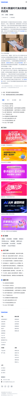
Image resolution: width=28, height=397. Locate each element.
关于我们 (3, 368)
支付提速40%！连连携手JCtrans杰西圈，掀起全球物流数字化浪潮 (12, 263)
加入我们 (3, 372)
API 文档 (3, 353)
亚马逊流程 (9, 239)
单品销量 (13, 241)
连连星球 (3, 326)
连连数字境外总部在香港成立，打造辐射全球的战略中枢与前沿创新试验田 (12, 265)
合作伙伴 (17, 357)
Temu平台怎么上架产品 (7, 106)
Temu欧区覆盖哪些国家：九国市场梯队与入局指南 (13, 110)
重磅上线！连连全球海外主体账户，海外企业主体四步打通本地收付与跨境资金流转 (12, 256)
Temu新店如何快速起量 (7, 103)
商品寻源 (3, 337)
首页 (4, 2)
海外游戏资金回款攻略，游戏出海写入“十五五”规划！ (12, 268)
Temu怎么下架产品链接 (7, 122)
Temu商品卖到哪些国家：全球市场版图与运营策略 (13, 108)
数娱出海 (17, 330)
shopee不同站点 (11, 245)
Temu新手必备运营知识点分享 (9, 118)
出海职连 (3, 344)
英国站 (3, 239)
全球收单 (3, 324)
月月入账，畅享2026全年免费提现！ (9, 231)
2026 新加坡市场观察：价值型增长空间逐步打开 (12, 260)
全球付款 (3, 321)
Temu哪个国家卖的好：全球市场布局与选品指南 (13, 112)
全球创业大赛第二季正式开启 (7, 214)
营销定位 (21, 239)
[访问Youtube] (12, 386)
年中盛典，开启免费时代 (6, 145)
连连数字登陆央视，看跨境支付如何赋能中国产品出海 (12, 275)
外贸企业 (13, 33)
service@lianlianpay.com (9, 381)
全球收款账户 (4, 319)
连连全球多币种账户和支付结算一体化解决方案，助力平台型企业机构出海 (12, 258)
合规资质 (3, 370)
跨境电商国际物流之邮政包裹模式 (14, 94)
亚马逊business (5, 241)
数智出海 (17, 350)
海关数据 (11, 14)
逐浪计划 (17, 353)
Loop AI (3, 335)
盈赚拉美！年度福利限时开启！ (8, 197)
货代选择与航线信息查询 (12, 92)
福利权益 (17, 359)
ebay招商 (19, 243)
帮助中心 (17, 362)
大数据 (6, 14)
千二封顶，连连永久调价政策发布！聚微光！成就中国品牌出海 (12, 273)
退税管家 (3, 333)
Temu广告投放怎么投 (7, 114)
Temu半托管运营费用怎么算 (8, 120)
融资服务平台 (4, 340)
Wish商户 (4, 245)
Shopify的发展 (5, 243)
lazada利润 (12, 243)
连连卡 (2, 328)
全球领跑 (3, 330)
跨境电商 (17, 319)
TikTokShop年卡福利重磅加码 (8, 179)
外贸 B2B (17, 321)
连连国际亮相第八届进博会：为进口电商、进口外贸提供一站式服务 (12, 270)
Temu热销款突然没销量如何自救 (9, 116)
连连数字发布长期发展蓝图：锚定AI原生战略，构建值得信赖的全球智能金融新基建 (12, 253)
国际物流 (8, 62)
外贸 (2, 14)
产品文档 (3, 350)
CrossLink (3, 342)
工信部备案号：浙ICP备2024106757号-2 (9, 393)
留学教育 (17, 324)
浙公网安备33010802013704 (7, 395)
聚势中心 (17, 355)
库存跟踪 (15, 239)
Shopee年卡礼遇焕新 (6, 162)
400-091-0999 (6, 379)
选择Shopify (19, 241)
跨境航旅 (17, 326)
